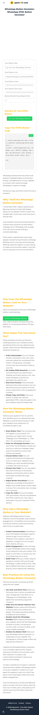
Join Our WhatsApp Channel (19, 118)
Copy (31, 135)
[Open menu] (4, 2)
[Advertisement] (19, 38)
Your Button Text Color (13, 89)
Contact (21, 703)
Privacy (28, 703)
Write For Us (12, 703)
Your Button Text (11, 63)
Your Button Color (12, 81)
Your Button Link (11, 72)
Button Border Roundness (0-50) (17, 96)
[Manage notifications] (3, 711)
